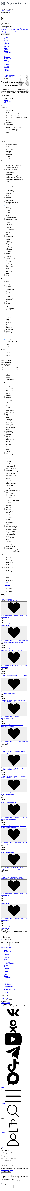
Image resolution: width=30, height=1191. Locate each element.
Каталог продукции (9, 75)
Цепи (5, 959)
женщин (9, 561)
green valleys (10, 426)
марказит (9, 227)
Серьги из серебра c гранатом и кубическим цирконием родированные (13, 851)
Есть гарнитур (10, 588)
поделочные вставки (12, 125)
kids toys (8, 429)
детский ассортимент (12, 114)
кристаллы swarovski (12, 219)
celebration (9, 397)
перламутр (9, 236)
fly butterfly (9, 419)
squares (8, 460)
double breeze (10, 410)
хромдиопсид (10, 266)
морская (8, 519)
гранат (8, 205)
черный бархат (10, 546)
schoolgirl (9, 451)
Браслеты (6, 957)
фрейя (8, 543)
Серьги (6, 953)
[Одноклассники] (13, 1032)
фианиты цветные (11, 131)
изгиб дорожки (10, 321)
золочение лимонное (12, 169)
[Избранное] (14, 608)
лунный (8, 293)
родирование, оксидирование (15, 177)
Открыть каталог (5, 34)
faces (7, 414)
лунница (9, 327)
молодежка (9, 517)
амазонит (9, 193)
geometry (9, 422)
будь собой (9, 494)
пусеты (8, 156)
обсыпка (9, 331)
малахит (8, 226)
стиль (8, 539)
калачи (8, 146)
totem (8, 478)
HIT (7, 374)
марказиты (9, 124)
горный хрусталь (11, 204)
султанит (9, 249)
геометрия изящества (12, 500)
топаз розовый (10, 258)
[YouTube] (13, 1045)
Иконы (6, 69)
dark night (9, 409)
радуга (8, 301)
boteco (8, 393)
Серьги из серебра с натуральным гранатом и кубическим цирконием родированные (13, 649)
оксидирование (10, 170)
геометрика (9, 499)
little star (8, 434)
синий (8, 306)
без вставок (9, 112)
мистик (8, 296)
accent (8, 387)
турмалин (9, 260)
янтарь (8, 275)
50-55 (8, 355)
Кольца (6, 950)
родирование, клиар (12, 176)
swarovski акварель (11, 475)
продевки (9, 154)
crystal (8, 407)
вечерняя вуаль (10, 495)
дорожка (9, 319)
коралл (8, 215)
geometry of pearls (11, 424)
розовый (9, 303)
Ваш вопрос (4, 1163)
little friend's (9, 432)
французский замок (12, 158)
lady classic (9, 431)
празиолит (9, 237)
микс (8, 294)
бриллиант (9, 200)
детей (8, 559)
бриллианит (10, 198)
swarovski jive (10, 470)
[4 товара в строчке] (1, 594)
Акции (6, 976)
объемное (9, 333)
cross (7, 405)
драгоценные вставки (12, 115)
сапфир (8, 244)
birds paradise (10, 390)
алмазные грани (11, 483)
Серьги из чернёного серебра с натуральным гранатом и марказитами (13, 700)
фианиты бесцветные (12, 129)
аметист (8, 195)
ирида (8, 512)
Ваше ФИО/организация (8, 1157)
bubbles (8, 395)
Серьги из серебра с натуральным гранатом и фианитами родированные (13, 752)
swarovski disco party (12, 465)
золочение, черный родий (13, 167)
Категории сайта (9, 76)
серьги (8, 138)
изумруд (8, 212)
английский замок (11, 144)
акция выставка (11, 482)
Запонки (6, 64)
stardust (8, 461)
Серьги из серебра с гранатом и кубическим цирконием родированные (13, 801)
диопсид (9, 207)
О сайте (6, 992)
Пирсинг (7, 32)
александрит (10, 192)
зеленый (8, 288)
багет (8, 488)
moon (8, 443)
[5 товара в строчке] (3, 594)
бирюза (8, 197)
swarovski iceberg (11, 468)
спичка (8, 343)
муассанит (9, 231)
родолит (8, 239)
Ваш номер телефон (6, 1160)
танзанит (9, 251)
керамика (9, 122)
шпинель (9, 271)
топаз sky (9, 254)
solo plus (8, 458)
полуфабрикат (8, 58)
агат (7, 188)
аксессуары (9, 110)
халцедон (9, 263)
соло (7, 338)
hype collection (10, 427)
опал (7, 234)
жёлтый (8, 286)
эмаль (8, 132)
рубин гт (9, 243)
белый (8, 281)
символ (8, 336)
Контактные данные (10, 989)
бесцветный (10, 282)
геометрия (9, 317)
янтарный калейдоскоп (13, 551)
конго (8, 153)
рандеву (8, 524)
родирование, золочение (13, 174)
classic (8, 402)
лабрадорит (9, 221)
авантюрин (9, 187)
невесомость (10, 521)
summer (8, 463)
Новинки (6, 974)
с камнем (9, 572)
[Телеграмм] (13, 1058)
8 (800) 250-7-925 (5, 1003)
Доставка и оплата (9, 987)
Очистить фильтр (12, 600)
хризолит (9, 265)
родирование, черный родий (14, 179)
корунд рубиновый (12, 217)
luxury (8, 436)
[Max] (13, 1084)
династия (9, 505)
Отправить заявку (5, 1171)
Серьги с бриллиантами (7, 28)
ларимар (8, 222)
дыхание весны (10, 507)
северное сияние (11, 527)
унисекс (8, 564)
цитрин (8, 268)
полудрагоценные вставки (14, 127)
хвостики (9, 544)
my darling (9, 444)
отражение (9, 522)
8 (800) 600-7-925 (5, 11)
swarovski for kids (11, 466)
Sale (8, 377)
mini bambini (10, 439)
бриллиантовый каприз (13, 490)
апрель (8, 487)
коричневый (10, 289)
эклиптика (9, 548)
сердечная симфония (12, 529)
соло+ (8, 339)
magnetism (9, 438)
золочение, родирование (13, 165)
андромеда (9, 485)
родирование (10, 172)
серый (8, 305)
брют (8, 492)
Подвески (7, 954)
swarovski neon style (12, 471)
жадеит (8, 209)
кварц (8, 214)
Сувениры (7, 61)
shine (7, 453)
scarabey (8, 449)
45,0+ (8, 352)
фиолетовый (10, 308)
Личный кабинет (9, 986)
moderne (8, 441)
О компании (7, 984)
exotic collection (10, 412)
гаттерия (9, 497)
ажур (8, 316)
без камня (9, 570)
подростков (9, 562)
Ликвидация (10, 379)
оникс (8, 232)
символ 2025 (10, 536)
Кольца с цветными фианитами (16, 29)
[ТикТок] (13, 1071)
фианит (9, 261)
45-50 (8, 354)
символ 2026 (10, 538)
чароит (8, 270)
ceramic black (10, 399)
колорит (8, 514)
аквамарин (9, 190)
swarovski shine (10, 473)
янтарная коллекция (12, 550)
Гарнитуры (7, 57)
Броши (6, 956)
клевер (8, 324)
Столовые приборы (9, 63)
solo (7, 456)
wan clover (9, 480)
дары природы (10, 504)
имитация (9, 322)
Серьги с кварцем (19, 31)
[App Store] (14, 945)
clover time (9, 404)
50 (7, 578)
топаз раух (9, 256)
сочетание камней (11, 341)
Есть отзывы (9, 591)
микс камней (10, 229)
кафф (8, 148)
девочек (8, 557)
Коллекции (7, 973)
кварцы (8, 120)
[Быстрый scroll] (1, 1089)
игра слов (9, 509)
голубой (8, 284)
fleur (7, 417)
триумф (8, 541)
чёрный (8, 310)
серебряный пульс (11, 533)
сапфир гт (9, 246)
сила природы (10, 534)
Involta (2, 1087)
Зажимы (6, 66)
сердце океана (10, 531)
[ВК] (13, 1019)
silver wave (9, 455)
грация (8, 502)
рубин (8, 241)
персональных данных (7, 1170)
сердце (8, 334)
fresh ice (8, 421)
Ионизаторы (7, 67)
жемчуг (8, 119)
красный (9, 291)
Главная (6, 73)
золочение (9, 164)
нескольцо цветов (11, 298)
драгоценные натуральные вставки (16, 117)
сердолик (9, 248)
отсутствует (9, 299)
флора (8, 346)
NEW (8, 376)
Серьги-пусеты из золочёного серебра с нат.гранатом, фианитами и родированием (13, 877)
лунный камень (11, 224)
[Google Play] (5, 945)
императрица (10, 511)
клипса (8, 151)
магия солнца (10, 516)
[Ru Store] (23, 945)
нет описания (10, 329)
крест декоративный (12, 326)
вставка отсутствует (12, 202)
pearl (7, 446)
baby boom (9, 388)
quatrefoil (9, 448)
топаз (8, 253)
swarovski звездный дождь (14, 477)
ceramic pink (9, 400)
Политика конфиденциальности (10, 1086)
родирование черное (12, 181)
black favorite (10, 392)
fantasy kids (9, 415)
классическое (10, 149)
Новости (6, 991)
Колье (5, 60)
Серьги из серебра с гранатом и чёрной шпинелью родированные (12, 725)
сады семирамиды (11, 526)
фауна (8, 344)
